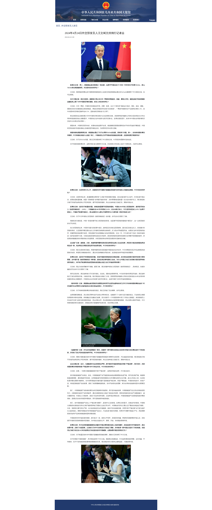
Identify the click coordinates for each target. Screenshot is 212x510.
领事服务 (116, 20)
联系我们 (136, 20)
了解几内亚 (94, 20)
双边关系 (105, 20)
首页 (74, 20)
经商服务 (126, 20)
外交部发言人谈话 (69, 26)
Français (152, 20)
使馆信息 (83, 20)
